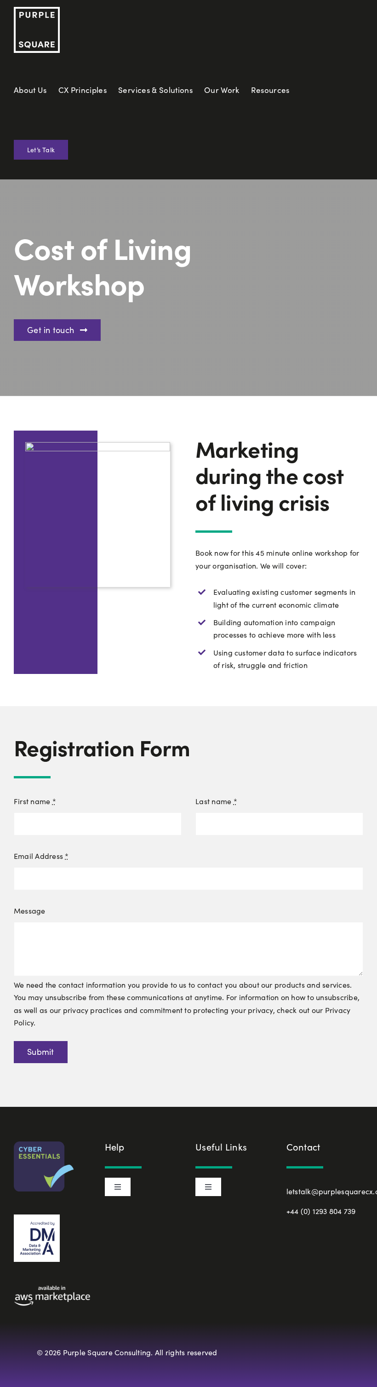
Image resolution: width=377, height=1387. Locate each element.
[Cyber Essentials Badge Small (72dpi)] (44, 1145)
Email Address (41, 856)
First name (35, 801)
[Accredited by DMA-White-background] (37, 1218)
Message (30, 910)
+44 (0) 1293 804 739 (321, 1211)
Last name (216, 801)
